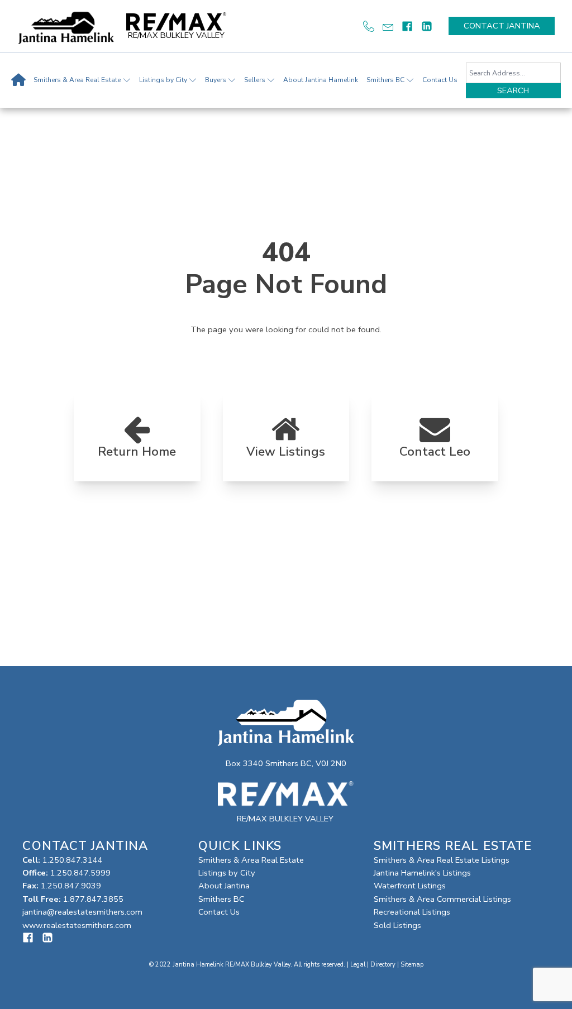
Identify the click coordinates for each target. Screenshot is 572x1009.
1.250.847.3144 (72, 859)
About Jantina (224, 885)
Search (513, 90)
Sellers (254, 79)
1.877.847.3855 (93, 899)
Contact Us (439, 79)
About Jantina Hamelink (320, 79)
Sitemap (412, 964)
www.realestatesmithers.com (76, 925)
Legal (357, 964)
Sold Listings (397, 925)
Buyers (215, 79)
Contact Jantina (502, 25)
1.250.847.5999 (80, 872)
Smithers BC (385, 79)
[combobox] (513, 73)
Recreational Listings (412, 911)
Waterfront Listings (410, 885)
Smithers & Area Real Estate (77, 79)
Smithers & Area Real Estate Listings (441, 859)
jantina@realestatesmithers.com (82, 911)
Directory (382, 964)
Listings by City (163, 79)
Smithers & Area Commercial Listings (442, 899)
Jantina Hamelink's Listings (422, 872)
